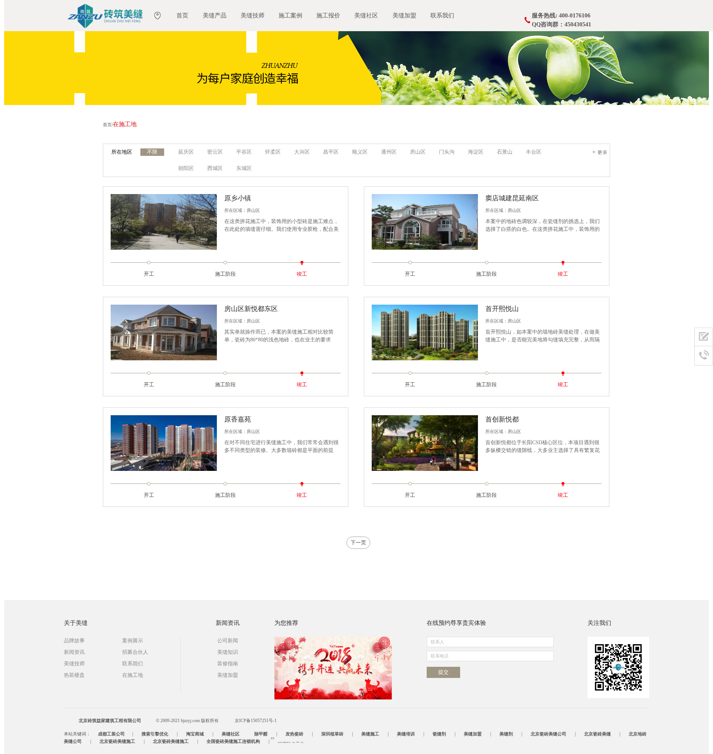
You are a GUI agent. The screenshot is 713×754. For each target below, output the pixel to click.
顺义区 (360, 152)
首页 (182, 15)
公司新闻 (227, 640)
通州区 (389, 152)
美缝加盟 (404, 15)
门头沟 (447, 152)
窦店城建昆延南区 (512, 198)
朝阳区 (186, 168)
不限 (152, 152)
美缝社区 (366, 15)
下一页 (358, 542)
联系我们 (442, 15)
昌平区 (331, 152)
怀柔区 (273, 152)
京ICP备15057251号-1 (256, 720)
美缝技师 (252, 15)
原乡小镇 (237, 198)
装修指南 (227, 663)
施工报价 (328, 15)
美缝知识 (227, 652)
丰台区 (533, 152)
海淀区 (476, 152)
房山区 (418, 152)
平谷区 (244, 152)
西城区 (215, 168)
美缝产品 (215, 15)
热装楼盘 (74, 675)
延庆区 (186, 152)
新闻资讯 (74, 652)
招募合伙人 (135, 652)
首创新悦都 (502, 419)
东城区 (244, 168)
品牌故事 (74, 640)
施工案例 (290, 15)
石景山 (504, 152)
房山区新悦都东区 (251, 308)
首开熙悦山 (502, 308)
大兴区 (302, 152)
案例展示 (132, 640)
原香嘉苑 (237, 419)
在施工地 (132, 675)
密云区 (215, 152)
